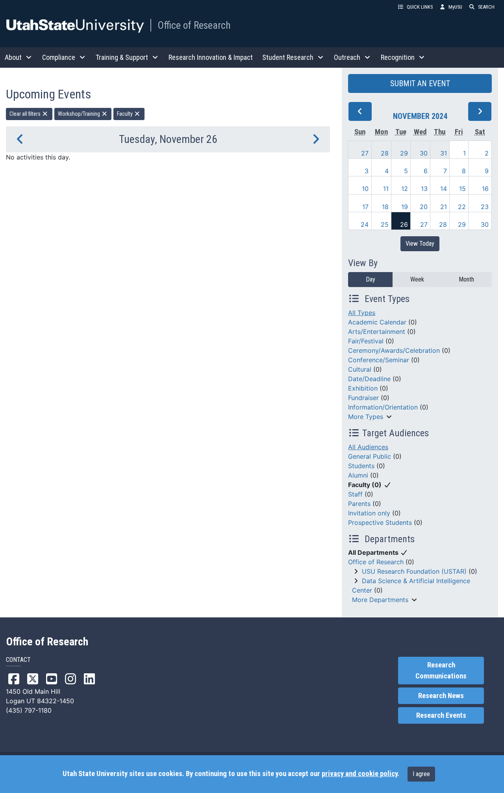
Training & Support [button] (122, 57)
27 (365, 153)
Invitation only (369, 513)
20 (424, 207)
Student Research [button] (287, 57)
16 (485, 189)
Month (466, 279)
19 (404, 207)
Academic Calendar (377, 322)
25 (385, 224)
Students (361, 466)
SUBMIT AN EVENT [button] (420, 83)
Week (417, 279)
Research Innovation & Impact (211, 57)
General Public (369, 456)
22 (462, 207)
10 (365, 189)
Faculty (125, 114)
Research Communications (441, 670)
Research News (441, 695)
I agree (421, 774)
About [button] (13, 57)
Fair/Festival (366, 341)
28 (385, 153)
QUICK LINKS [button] (420, 7)
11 (386, 189)
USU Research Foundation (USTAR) (414, 571)
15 (462, 189)
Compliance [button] (58, 57)
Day (370, 279)
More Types (365, 417)
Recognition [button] (398, 57)
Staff (355, 494)
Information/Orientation (383, 407)
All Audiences (368, 447)
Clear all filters (25, 114)
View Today (420, 243)
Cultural (359, 369)
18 (385, 207)
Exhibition (363, 388)
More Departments (380, 600)
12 (404, 189)
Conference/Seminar (378, 360)
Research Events (441, 715)
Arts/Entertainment (376, 331)
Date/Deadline (369, 379)
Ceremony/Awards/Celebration (394, 350)
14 (443, 189)
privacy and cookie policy (359, 773)
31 (443, 153)
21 (443, 207)
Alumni (358, 475)
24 (365, 224)
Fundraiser (363, 398)
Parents (359, 504)
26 (404, 224)
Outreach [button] (347, 57)
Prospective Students (380, 522)
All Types (361, 313)
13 (424, 189)
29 (404, 153)
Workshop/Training (79, 114)
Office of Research (194, 25)
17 (365, 207)
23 (485, 207)
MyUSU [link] (455, 7)
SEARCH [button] (486, 7)
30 (424, 153)
